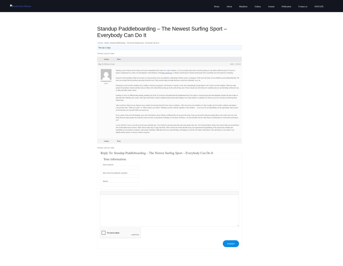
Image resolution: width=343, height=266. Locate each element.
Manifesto (243, 6)
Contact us (302, 6)
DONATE (319, 6)
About (229, 6)
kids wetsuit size (167, 73)
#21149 (238, 64)
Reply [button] (232, 64)
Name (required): (108, 164)
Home (216, 6)
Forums (100, 43)
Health (106, 43)
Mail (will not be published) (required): (115, 173)
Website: (105, 181)
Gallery (258, 6)
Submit (231, 243)
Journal (271, 6)
